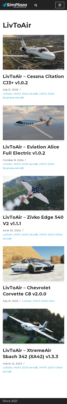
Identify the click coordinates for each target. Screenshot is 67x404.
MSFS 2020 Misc (44, 300)
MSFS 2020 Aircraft (25, 93)
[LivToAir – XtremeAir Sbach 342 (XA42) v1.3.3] (33, 326)
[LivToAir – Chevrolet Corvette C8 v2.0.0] (33, 263)
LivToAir (7, 93)
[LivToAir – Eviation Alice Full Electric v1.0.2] (33, 122)
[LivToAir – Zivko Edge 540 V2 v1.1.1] (33, 193)
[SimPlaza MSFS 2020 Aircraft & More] (15, 5)
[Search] (35, 5)
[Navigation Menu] (59, 5)
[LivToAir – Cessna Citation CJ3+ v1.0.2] (33, 52)
